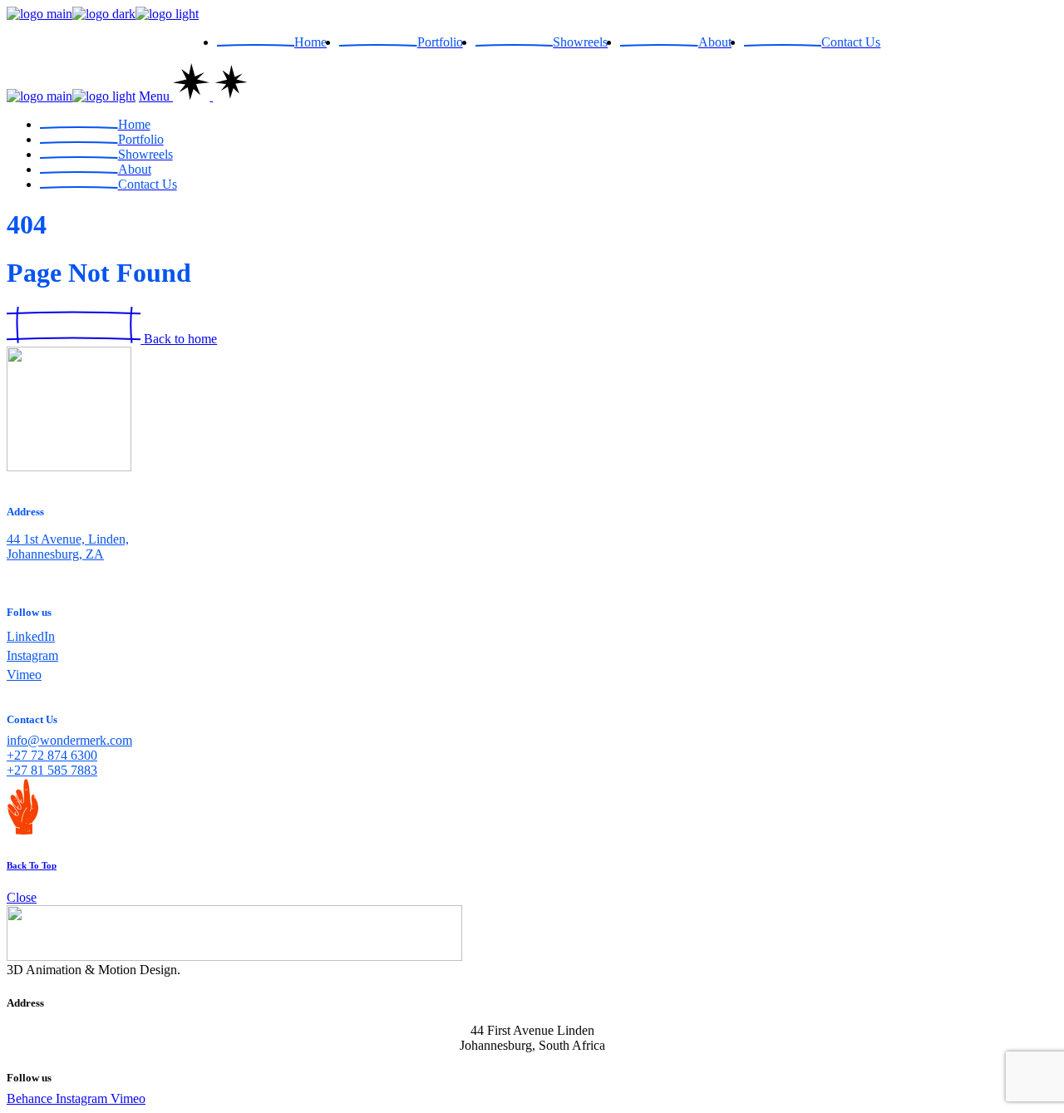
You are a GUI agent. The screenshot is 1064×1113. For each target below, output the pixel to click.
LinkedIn (31, 636)
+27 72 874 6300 (52, 755)
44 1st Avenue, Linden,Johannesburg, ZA (68, 546)
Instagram (32, 655)
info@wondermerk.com (69, 740)
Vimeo (24, 674)
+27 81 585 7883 (52, 770)
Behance (31, 1098)
